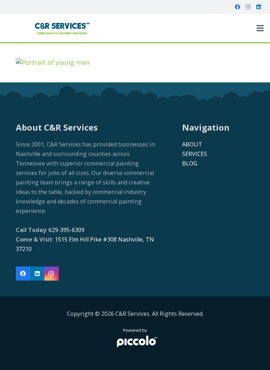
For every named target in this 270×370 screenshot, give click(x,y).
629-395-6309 (65, 230)
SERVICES (194, 154)
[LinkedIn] (258, 7)
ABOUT (192, 144)
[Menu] (260, 28)
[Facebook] (237, 7)
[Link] (62, 28)
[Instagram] (248, 7)
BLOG (189, 163)
